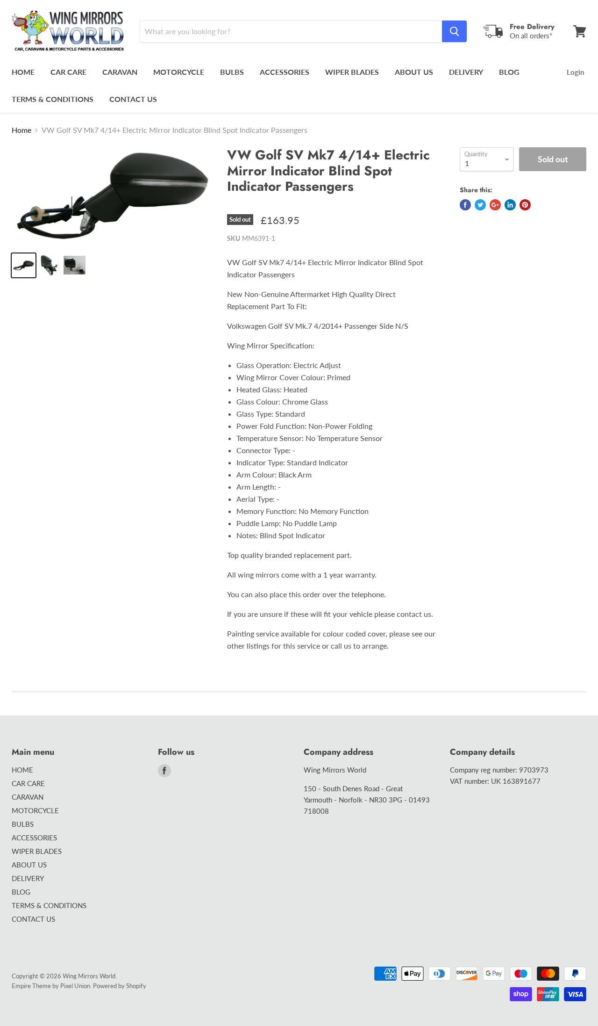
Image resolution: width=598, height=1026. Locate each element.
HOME (23, 71)
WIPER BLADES (352, 71)
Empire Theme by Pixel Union (51, 986)
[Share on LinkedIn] (510, 204)
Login (575, 72)
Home (21, 130)
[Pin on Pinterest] (525, 204)
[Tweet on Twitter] (480, 204)
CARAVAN (119, 71)
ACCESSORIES (284, 71)
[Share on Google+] (495, 204)
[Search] (454, 31)
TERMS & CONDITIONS (52, 98)
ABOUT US (414, 71)
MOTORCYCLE (178, 71)
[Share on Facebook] (465, 204)
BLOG (509, 71)
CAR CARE (68, 71)
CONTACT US (133, 98)
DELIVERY (466, 71)
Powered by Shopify (119, 986)
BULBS (232, 71)
